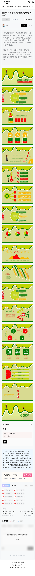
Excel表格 (26, 6)
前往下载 (30, 19)
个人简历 (5, 19)
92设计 (22, 562)
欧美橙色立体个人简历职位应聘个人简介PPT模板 (8, 513)
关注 (24, 25)
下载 (5, 442)
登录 (9, 436)
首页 (3, 6)
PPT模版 (10, 6)
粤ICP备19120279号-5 (17, 565)
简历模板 (18, 6)
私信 (30, 25)
